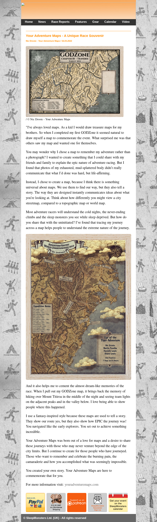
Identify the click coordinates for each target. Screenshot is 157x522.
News (42, 21)
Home (29, 21)
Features (81, 21)
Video (126, 21)
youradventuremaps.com (81, 484)
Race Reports (60, 21)
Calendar (110, 21)
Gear (95, 21)
